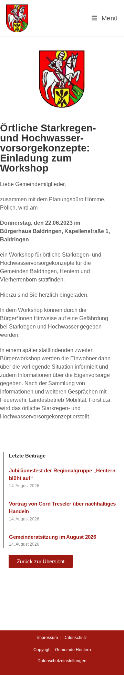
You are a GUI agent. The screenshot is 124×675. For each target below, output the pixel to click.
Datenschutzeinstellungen (62, 660)
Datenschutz (75, 637)
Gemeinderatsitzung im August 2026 (52, 537)
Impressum (47, 637)
